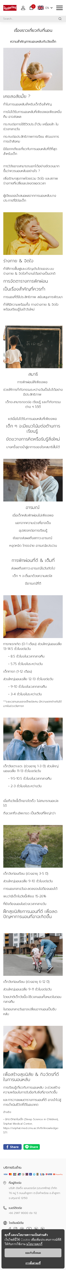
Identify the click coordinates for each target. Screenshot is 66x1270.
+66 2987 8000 (18, 1213)
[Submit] (60, 19)
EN (47, 8)
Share (14, 1147)
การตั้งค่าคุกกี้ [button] (33, 1263)
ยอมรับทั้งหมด (33, 1252)
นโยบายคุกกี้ (34, 1244)
